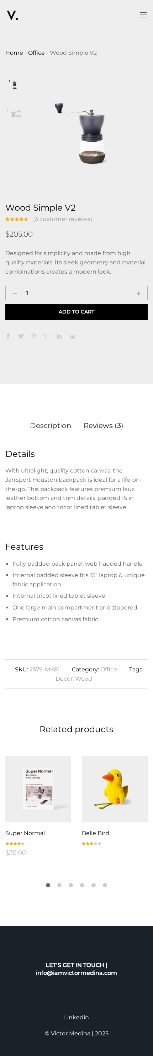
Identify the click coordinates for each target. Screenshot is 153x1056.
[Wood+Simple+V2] (21, 336)
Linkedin (76, 1017)
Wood (83, 678)
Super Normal (25, 833)
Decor (64, 678)
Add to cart (76, 311)
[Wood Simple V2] (8, 336)
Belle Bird (95, 833)
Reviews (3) (103, 425)
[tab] (51, 425)
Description (51, 425)
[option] (90, 133)
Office (108, 669)
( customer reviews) (62, 219)
